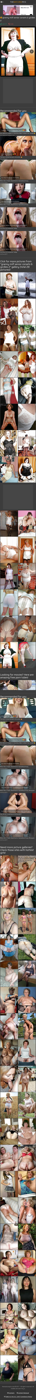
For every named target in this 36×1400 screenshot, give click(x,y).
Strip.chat (23, 14)
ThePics (18, 2)
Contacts (11, 1393)
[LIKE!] (1, 24)
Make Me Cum (25, 7)
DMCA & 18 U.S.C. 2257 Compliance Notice (18, 1397)
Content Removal (23, 1393)
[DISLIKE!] (9, 24)
